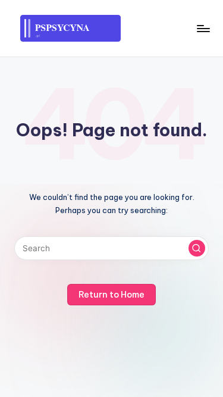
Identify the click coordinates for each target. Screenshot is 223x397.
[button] (197, 248)
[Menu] (203, 28)
